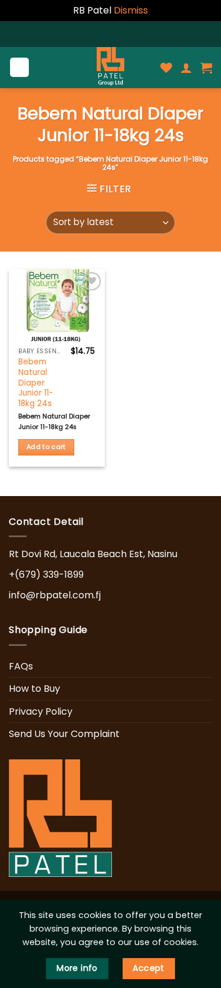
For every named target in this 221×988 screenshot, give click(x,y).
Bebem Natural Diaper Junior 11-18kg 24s (35, 382)
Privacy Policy (40, 711)
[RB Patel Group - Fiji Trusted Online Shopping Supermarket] (110, 67)
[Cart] (206, 68)
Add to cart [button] (46, 447)
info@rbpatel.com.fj (55, 595)
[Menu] (19, 67)
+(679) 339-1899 (46, 574)
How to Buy (34, 688)
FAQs (21, 666)
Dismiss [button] (131, 10)
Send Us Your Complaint (64, 734)
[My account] (186, 68)
